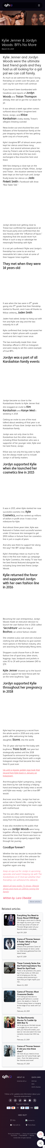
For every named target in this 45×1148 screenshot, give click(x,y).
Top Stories (14, 1135)
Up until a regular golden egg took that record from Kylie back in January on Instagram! (21, 773)
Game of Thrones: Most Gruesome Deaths (28, 993)
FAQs (13, 1120)
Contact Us (31, 1120)
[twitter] (34, 1100)
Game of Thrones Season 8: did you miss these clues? (28, 1049)
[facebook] (10, 1100)
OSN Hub (34, 1081)
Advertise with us (21, 1081)
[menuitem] (8, 5)
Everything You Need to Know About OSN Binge (28, 916)
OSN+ (33, 1084)
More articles (35, 901)
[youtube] (25, 1100)
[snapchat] (30, 1100)
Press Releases (23, 1135)
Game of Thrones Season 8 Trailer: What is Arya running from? (28, 942)
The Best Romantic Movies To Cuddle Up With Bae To (27, 1020)
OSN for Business (36, 1087)
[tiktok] (20, 1100)
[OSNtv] (7, 1077)
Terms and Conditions (14, 1133)
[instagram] (15, 1100)
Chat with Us (16, 1125)
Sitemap (32, 1135)
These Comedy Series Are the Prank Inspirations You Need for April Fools (29, 966)
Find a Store (31, 1125)
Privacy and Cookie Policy (30, 1133)
